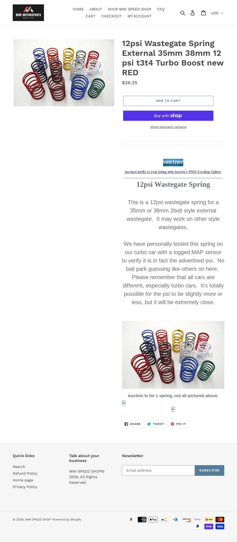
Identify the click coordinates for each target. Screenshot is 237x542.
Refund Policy (25, 473)
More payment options (168, 127)
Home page (23, 480)
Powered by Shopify (66, 519)
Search (19, 466)
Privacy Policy (25, 487)
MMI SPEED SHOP (38, 519)
